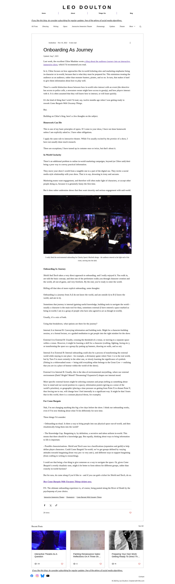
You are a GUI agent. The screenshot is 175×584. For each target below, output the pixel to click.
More (131, 26)
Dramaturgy (101, 26)
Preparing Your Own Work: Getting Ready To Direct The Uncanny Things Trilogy (125, 555)
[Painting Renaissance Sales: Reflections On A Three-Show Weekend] (87, 540)
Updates (112, 26)
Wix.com (141, 581)
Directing (45, 26)
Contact (141, 577)
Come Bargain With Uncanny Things (89, 497)
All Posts (35, 26)
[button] (102, 13)
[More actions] (130, 42)
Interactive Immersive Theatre (82, 26)
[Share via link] (56, 505)
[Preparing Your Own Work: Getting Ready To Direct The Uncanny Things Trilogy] (126, 540)
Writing (55, 26)
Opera (65, 26)
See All (141, 526)
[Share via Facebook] (44, 505)
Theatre (122, 26)
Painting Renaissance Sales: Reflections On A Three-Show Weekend (87, 555)
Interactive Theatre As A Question (46, 555)
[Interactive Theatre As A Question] (49, 540)
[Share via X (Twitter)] (50, 505)
